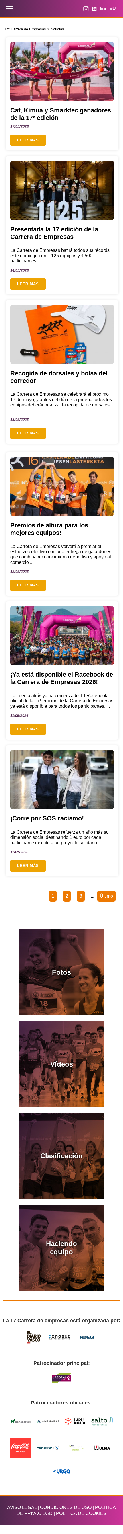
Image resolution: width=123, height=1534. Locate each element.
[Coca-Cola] (20, 1448)
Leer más (28, 140)
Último (106, 896)
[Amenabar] (48, 1421)
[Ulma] (102, 1448)
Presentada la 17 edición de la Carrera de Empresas (54, 233)
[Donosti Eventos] (59, 1337)
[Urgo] (61, 1472)
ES (103, 8)
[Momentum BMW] (48, 1448)
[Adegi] (87, 1337)
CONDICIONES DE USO (66, 1507)
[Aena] (75, 1448)
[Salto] (102, 1421)
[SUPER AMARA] (75, 1421)
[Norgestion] (20, 1421)
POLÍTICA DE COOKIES (81, 1513)
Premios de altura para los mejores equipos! (49, 529)
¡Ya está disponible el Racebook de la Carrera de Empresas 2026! (61, 678)
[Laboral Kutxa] (61, 1378)
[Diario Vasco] (34, 1337)
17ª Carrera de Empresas (25, 29)
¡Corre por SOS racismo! (47, 818)
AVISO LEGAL (22, 1507)
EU (112, 8)
